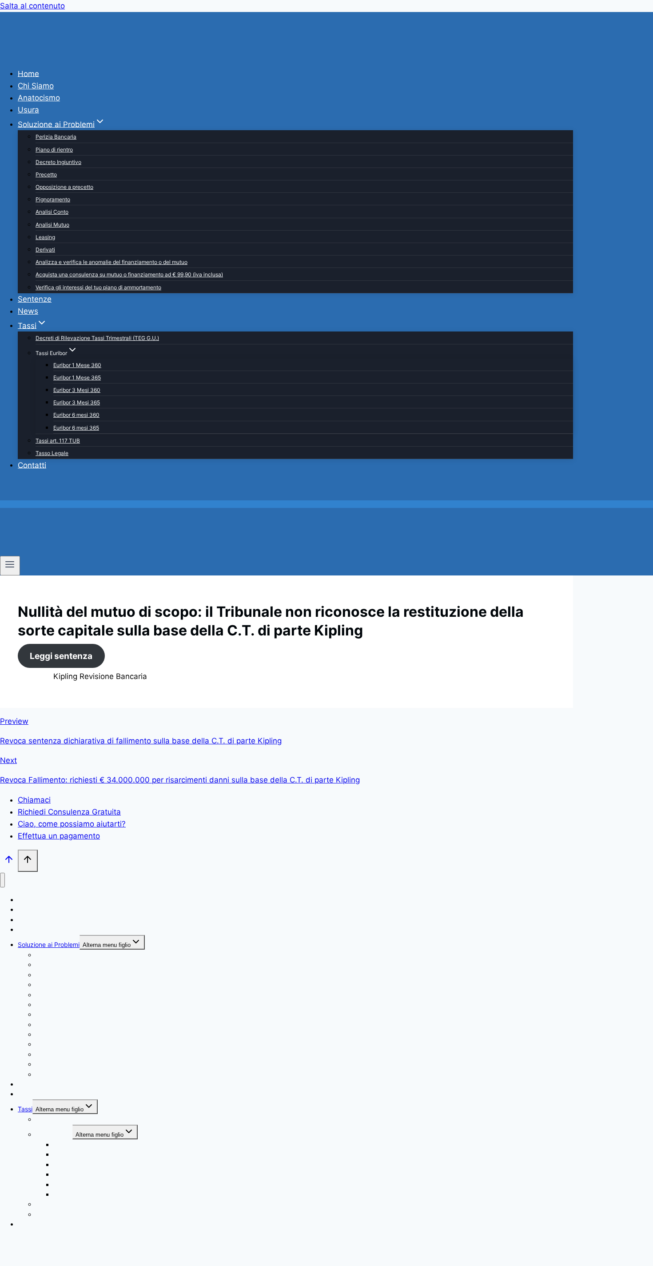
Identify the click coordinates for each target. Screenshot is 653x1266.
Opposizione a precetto (64, 187)
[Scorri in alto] (9, 861)
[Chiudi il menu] (2, 880)
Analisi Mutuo (52, 224)
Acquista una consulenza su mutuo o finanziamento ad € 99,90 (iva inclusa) (129, 274)
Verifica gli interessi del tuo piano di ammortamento (98, 287)
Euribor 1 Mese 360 (77, 365)
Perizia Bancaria (56, 136)
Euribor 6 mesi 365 (76, 427)
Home (28, 73)
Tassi (25, 1109)
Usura (28, 109)
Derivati (45, 249)
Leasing (45, 237)
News (28, 311)
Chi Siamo (36, 85)
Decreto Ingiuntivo (58, 162)
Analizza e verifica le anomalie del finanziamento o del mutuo (111, 262)
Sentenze (35, 299)
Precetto (46, 174)
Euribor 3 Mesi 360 (76, 390)
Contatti (32, 464)
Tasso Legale (52, 453)
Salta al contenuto (32, 5)
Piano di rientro (54, 149)
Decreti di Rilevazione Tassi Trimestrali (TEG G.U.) (97, 338)
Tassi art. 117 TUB (58, 440)
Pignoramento (53, 199)
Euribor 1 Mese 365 (77, 377)
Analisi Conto (52, 211)
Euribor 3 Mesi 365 (76, 402)
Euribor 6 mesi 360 (76, 414)
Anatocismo (39, 97)
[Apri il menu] (10, 565)
